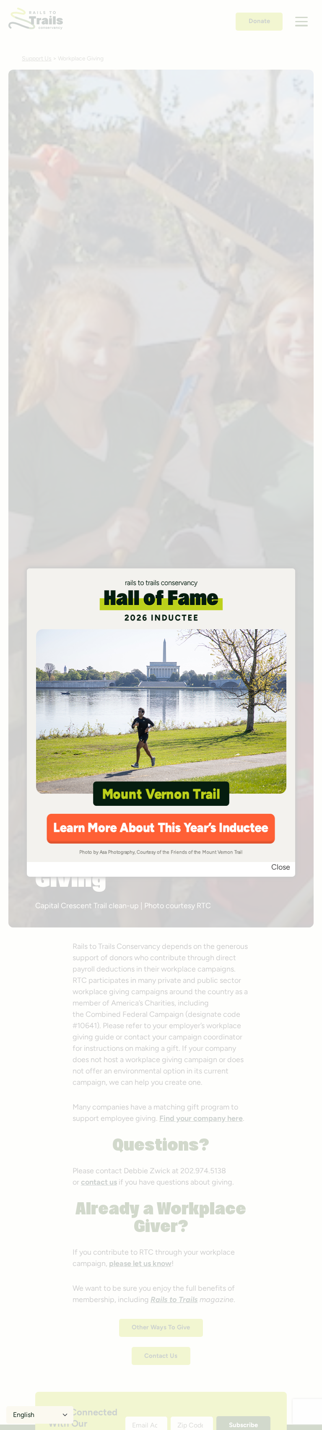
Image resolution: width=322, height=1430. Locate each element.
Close (280, 867)
